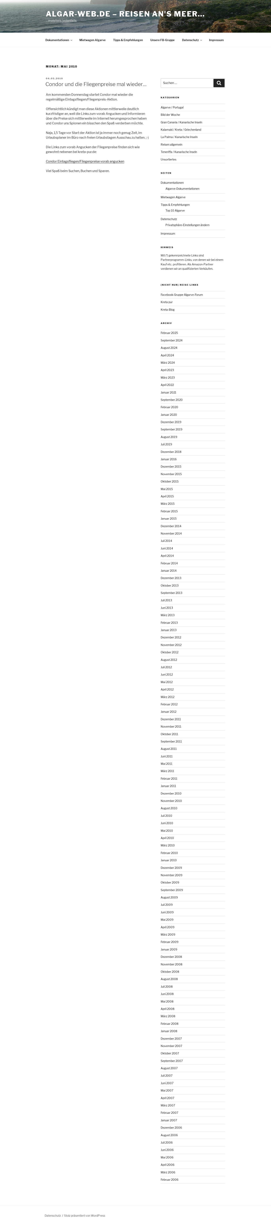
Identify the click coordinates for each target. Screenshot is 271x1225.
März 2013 (168, 615)
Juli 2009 (167, 904)
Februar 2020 (169, 407)
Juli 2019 (166, 444)
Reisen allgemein (171, 144)
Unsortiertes (168, 159)
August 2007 (169, 1068)
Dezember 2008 (171, 956)
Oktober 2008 (170, 971)
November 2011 (171, 726)
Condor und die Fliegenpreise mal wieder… (96, 84)
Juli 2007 (166, 1075)
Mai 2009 (167, 919)
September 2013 (171, 593)
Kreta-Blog (168, 309)
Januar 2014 (169, 570)
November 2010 (171, 800)
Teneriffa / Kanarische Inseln (179, 152)
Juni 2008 (167, 994)
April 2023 (167, 370)
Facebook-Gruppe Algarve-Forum (182, 294)
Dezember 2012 (171, 637)
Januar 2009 (169, 949)
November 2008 (171, 964)
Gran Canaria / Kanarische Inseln (181, 122)
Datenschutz (190, 40)
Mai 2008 (167, 1001)
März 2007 (168, 1105)
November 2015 (171, 474)
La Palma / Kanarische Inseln (179, 137)
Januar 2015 (169, 518)
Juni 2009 (167, 912)
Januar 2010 (169, 860)
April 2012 (167, 689)
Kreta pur (167, 302)
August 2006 (169, 1135)
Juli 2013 (166, 600)
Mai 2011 (166, 763)
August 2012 (169, 659)
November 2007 (171, 1046)
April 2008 (167, 1008)
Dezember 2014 (171, 526)
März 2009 (168, 934)
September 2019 (171, 429)
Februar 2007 (169, 1112)
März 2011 (167, 771)
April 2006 (167, 1164)
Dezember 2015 (171, 466)
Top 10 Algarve (175, 210)
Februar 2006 (169, 1179)
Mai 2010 (167, 830)
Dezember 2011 (171, 719)
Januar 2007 (169, 1120)
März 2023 (168, 377)
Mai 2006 (167, 1157)
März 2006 (168, 1172)
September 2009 (172, 890)
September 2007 (172, 1061)
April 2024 (167, 355)
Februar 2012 (169, 704)
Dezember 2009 (171, 867)
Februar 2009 (169, 942)
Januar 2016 (169, 459)
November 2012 (171, 645)
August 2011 (169, 748)
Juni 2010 (167, 823)
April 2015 (167, 496)
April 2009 (167, 927)
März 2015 (168, 503)
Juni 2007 (167, 1083)
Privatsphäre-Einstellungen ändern (187, 225)
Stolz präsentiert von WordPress (84, 1215)
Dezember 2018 (171, 451)
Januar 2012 (168, 711)
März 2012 (167, 697)
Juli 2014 (166, 540)
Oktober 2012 (169, 652)
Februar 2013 (169, 622)
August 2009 (169, 897)
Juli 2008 (167, 986)
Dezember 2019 (171, 422)
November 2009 (171, 875)
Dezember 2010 (171, 793)
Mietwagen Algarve (92, 40)
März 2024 (168, 362)
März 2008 (168, 1016)
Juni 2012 (167, 674)
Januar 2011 (168, 786)
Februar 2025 (169, 333)
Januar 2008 (169, 1031)
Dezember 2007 (171, 1038)
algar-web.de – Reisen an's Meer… (125, 14)
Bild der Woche (170, 114)
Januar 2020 (169, 414)
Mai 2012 (167, 682)
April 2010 (167, 838)
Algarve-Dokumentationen (182, 188)
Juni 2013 (167, 607)
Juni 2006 (167, 1150)
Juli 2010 (166, 815)
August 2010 (169, 808)
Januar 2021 (168, 392)
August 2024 (169, 347)
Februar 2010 (169, 853)
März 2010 (168, 845)
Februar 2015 (169, 511)
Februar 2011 (169, 778)
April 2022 (167, 385)
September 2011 (171, 741)
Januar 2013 (169, 630)
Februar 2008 (169, 1023)
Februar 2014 (169, 563)
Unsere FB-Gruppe (162, 40)
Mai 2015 (167, 489)
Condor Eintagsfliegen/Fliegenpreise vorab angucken (85, 161)
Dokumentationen (57, 40)
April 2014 (167, 555)
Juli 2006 (167, 1142)
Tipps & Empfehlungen (128, 40)
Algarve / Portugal (172, 107)
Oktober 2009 (170, 882)
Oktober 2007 (170, 1053)
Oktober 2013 (170, 585)
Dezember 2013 (171, 578)
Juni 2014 (167, 548)
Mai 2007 (167, 1090)
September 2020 (172, 399)
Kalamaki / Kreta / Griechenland (181, 129)
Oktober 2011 (169, 734)
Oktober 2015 (170, 481)
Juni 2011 (167, 756)
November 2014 (171, 533)
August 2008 (169, 979)
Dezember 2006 (171, 1127)
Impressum (216, 40)
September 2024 (172, 340)
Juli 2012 (166, 667)
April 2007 (167, 1098)
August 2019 (169, 437)
